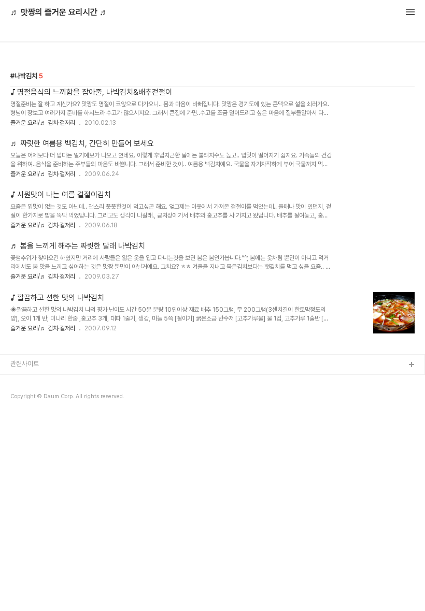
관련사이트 (24, 364)
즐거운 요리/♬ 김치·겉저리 (42, 122)
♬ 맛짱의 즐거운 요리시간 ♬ (59, 12)
